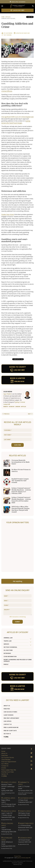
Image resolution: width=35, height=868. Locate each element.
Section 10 (7, 733)
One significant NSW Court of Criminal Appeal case (17, 117)
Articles (8, 17)
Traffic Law (7, 641)
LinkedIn (17, 406)
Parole (6, 664)
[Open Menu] (2, 6)
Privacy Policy (17, 856)
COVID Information (10, 656)
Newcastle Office (9, 811)
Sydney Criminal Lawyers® (23, 857)
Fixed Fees (7, 709)
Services (6, 644)
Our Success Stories (10, 712)
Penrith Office (25, 811)
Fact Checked (7, 35)
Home (2, 17)
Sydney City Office (9, 782)
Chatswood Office (26, 798)
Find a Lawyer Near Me (11, 727)
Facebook (11, 406)
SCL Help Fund (8, 650)
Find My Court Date (10, 730)
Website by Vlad (17, 864)
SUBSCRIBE (17, 445)
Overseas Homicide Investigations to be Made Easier (21, 462)
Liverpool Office (9, 798)
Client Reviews (8, 715)
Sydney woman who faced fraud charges (15, 122)
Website (5, 406)
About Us (7, 705)
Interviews (7, 653)
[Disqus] (17, 547)
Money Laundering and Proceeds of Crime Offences (18, 660)
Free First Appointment (11, 718)
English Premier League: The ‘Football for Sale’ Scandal (20, 480)
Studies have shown (7, 214)
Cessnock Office (26, 838)
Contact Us (8, 724)
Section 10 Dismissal (10, 647)
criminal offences (6, 91)
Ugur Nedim (8, 33)
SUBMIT (17, 622)
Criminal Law (8, 638)
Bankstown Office (26, 823)
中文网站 (6, 737)
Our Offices (7, 721)
